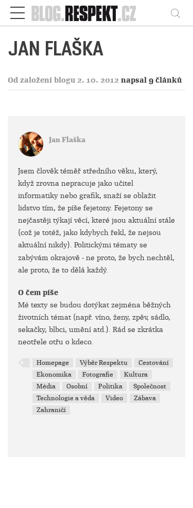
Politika (110, 386)
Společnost (149, 386)
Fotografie (97, 374)
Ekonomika (54, 374)
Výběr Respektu (104, 363)
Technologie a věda (66, 398)
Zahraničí (51, 410)
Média (46, 386)
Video (114, 398)
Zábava (145, 398)
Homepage (53, 363)
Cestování (153, 363)
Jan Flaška (67, 139)
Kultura (136, 374)
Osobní (76, 386)
